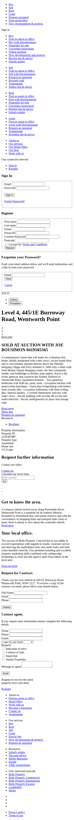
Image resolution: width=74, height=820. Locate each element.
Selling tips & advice (20, 86)
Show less (7, 411)
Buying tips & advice (21, 58)
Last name (10, 225)
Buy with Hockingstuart (22, 42)
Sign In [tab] (13, 165)
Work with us (16, 153)
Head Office (16, 701)
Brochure (14, 424)
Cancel (8, 285)
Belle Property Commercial (24, 777)
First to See (15, 736)
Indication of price (16, 648)
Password (9, 187)
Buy (11, 4)
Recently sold (16, 80)
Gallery (13, 299)
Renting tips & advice (21, 109)
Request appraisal (19, 17)
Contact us (7, 470)
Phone (5, 600)
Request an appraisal (20, 77)
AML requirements (19, 765)
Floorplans (15, 303)
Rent (11, 10)
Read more (7, 408)
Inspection (11, 655)
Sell (11, 7)
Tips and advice (17, 755)
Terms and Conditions (34, 244)
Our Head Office (18, 146)
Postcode (9, 240)
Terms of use (16, 815)
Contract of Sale (15, 652)
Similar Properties (16, 659)
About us (14, 140)
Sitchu (12, 790)
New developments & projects (26, 23)
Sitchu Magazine (18, 758)
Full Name (7, 592)
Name (4, 630)
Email (7, 184)
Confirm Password (15, 236)
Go (4, 481)
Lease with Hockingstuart (23, 124)
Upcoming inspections (21, 48)
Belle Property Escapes (22, 784)
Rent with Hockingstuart (22, 99)
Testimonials (16, 83)
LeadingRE (15, 787)
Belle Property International (24, 780)
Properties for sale (19, 45)
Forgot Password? (14, 201)
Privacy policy (17, 812)
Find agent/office (18, 20)
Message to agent (11, 666)
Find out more (9, 566)
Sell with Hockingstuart (22, 74)
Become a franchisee (20, 707)
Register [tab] (13, 168)
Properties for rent (19, 102)
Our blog (14, 150)
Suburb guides (17, 61)
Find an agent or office (21, 39)
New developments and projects (27, 55)
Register (6, 688)
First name (10, 221)
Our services (16, 143)
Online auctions (17, 51)
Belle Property (17, 774)
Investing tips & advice (22, 134)
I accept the (28, 244)
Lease (12, 14)
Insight (12, 761)
